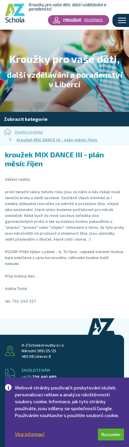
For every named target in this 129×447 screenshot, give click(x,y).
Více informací (29, 434)
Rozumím (111, 434)
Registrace (93, 20)
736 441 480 (39, 376)
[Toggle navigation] (122, 20)
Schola (14, 19)
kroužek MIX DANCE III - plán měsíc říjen (57, 139)
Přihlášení (72, 20)
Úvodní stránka (29, 131)
